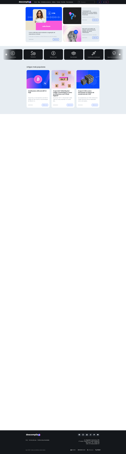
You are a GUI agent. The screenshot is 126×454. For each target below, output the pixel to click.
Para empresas (69, 2)
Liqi (99, 2)
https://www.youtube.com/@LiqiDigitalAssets (73, 421)
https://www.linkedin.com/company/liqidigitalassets (73, 425)
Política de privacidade (43, 440)
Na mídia (63, 2)
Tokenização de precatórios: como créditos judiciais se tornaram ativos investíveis (89, 12)
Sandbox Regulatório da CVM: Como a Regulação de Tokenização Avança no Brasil (64, 197)
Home (35, 2)
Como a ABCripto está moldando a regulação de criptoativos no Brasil (42, 33)
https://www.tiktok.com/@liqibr (69, 428)
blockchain (67, 302)
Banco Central (77, 400)
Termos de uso (32, 440)
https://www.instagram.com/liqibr (71, 417)
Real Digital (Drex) (62, 390)
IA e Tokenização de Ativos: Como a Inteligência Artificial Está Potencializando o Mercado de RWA (65, 177)
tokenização (68, 319)
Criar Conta (105, 2)
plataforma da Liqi (65, 360)
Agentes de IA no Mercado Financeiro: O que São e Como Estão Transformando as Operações (64, 238)
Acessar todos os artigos (54, 254)
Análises (54, 2)
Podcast (58, 2)
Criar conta (92, 137)
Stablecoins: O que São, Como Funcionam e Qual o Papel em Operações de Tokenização (64, 217)
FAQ (27, 440)
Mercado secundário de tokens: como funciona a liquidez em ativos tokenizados (89, 30)
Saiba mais (56, 39)
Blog (39, 2)
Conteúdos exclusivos (46, 2)
